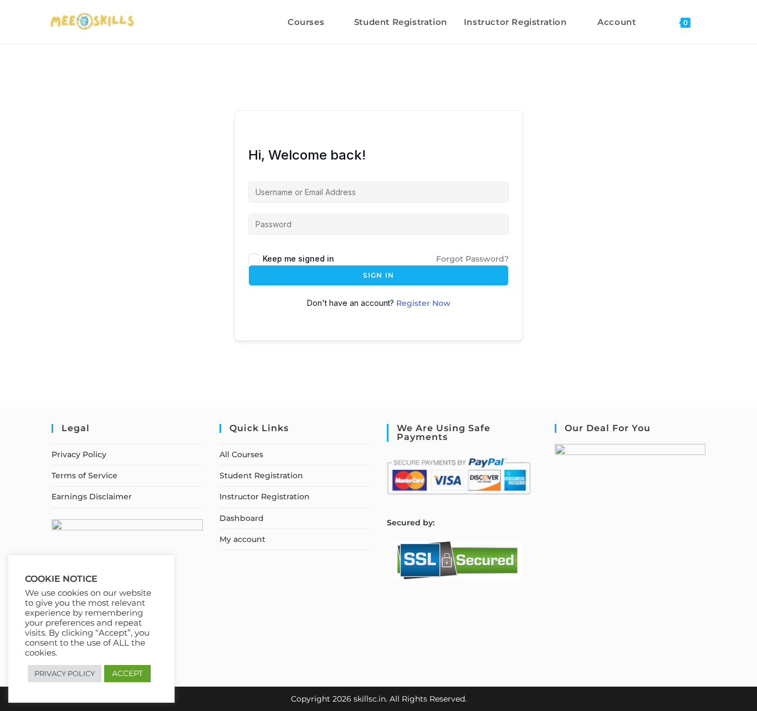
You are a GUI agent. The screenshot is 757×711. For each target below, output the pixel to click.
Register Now (423, 303)
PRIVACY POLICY (64, 673)
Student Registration (261, 475)
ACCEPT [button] (127, 673)
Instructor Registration (264, 497)
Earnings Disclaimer (92, 497)
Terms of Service (84, 475)
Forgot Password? (472, 259)
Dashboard (241, 518)
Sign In (378, 275)
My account (242, 539)
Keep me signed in (298, 258)
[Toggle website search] (710, 22)
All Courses (241, 454)
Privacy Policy (79, 454)
